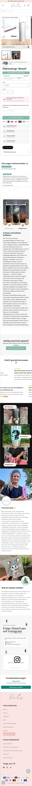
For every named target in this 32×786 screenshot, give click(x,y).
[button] (3, 5)
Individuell (6, 754)
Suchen (5, 709)
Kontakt (5, 713)
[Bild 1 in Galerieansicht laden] (6, 55)
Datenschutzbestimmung (9, 723)
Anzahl (4, 89)
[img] (17, 167)
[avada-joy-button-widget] (28, 771)
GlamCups (13, 783)
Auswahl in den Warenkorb (16, 348)
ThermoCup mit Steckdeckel (10, 747)
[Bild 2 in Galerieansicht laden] (16, 55)
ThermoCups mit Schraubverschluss (12, 750)
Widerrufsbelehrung (8, 727)
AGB (4, 720)
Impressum (6, 716)
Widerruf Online (9, 734)
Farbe (3, 82)
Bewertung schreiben (16, 687)
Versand (19, 77)
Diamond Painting (8, 757)
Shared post (13, 667)
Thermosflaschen (7, 743)
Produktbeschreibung (9, 152)
